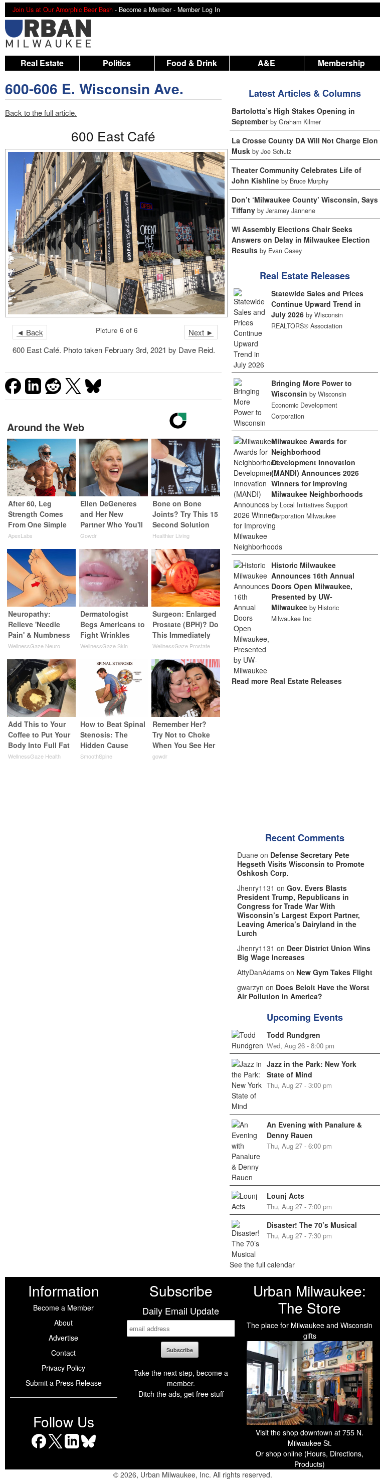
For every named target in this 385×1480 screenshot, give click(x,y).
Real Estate (42, 63)
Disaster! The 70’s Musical (312, 1225)
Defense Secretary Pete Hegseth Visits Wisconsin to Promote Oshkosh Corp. (300, 864)
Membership (341, 63)
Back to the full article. (41, 112)
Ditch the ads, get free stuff (181, 1394)
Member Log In (198, 9)
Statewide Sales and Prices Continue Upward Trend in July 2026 (317, 303)
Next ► (201, 332)
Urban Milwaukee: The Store (309, 1299)
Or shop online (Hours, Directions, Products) (309, 1458)
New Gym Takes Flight (334, 972)
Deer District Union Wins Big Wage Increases (303, 952)
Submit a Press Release (64, 1383)
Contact (63, 1353)
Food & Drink (191, 63)
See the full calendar (262, 1264)
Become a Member (63, 1308)
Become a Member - (148, 9)
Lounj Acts (285, 1196)
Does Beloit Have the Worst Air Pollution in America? (303, 991)
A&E (266, 63)
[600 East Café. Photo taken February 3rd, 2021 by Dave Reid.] (113, 233)
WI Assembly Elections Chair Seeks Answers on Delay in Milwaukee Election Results (301, 239)
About (63, 1323)
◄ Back (30, 332)
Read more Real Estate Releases (287, 681)
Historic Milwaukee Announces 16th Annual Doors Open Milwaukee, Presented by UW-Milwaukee (312, 586)
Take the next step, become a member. (181, 1378)
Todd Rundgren (293, 1035)
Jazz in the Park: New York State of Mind (311, 1069)
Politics (117, 63)
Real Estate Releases (305, 275)
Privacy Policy (63, 1368)
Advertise (63, 1338)
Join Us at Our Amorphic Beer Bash (63, 9)
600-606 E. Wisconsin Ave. (94, 88)
